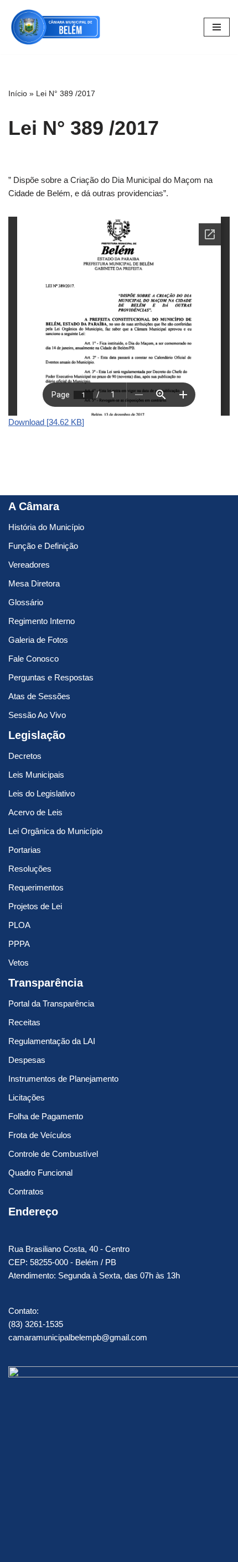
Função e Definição (43, 546)
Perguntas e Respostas (51, 677)
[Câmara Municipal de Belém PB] (55, 27)
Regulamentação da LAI (51, 1041)
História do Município (46, 527)
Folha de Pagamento (45, 1116)
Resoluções (29, 868)
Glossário (25, 602)
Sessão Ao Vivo (37, 715)
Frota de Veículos (39, 1135)
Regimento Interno (41, 621)
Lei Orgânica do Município (55, 831)
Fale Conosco (33, 658)
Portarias (24, 850)
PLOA (19, 925)
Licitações (26, 1097)
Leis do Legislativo (41, 793)
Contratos (26, 1191)
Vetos (18, 962)
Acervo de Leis (35, 812)
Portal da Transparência (51, 1003)
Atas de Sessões (39, 696)
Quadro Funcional (40, 1172)
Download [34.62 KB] (46, 422)
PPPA (19, 943)
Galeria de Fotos (38, 639)
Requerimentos (36, 887)
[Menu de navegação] (217, 27)
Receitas (24, 1022)
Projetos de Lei (35, 906)
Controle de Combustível (53, 1154)
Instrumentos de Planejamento (63, 1078)
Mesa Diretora (34, 583)
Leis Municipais (36, 774)
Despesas (26, 1060)
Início (17, 93)
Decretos (25, 756)
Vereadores (29, 564)
